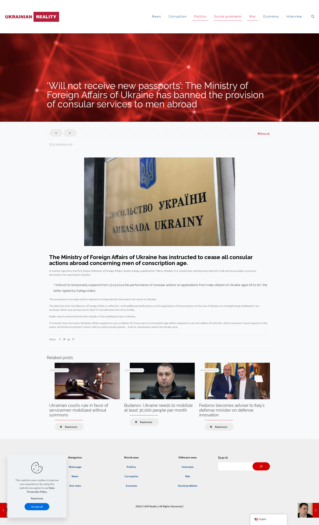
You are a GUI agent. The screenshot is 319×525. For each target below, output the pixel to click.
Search (223, 457)
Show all (264, 133)
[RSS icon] (159, 512)
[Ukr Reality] (31, 16)
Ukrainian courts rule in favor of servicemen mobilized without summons (78, 410)
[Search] (261, 466)
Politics (131, 466)
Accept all (37, 506)
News (75, 476)
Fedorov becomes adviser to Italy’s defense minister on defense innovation (232, 410)
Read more (37, 498)
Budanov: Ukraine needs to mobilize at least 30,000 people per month (158, 408)
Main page (75, 466)
